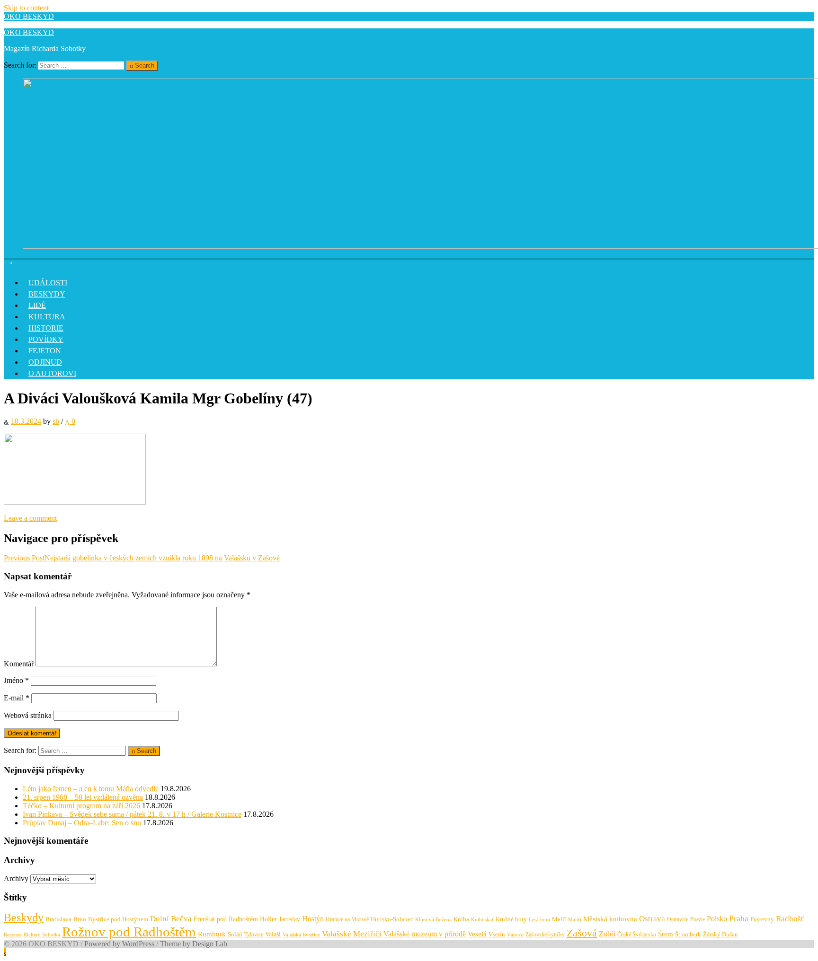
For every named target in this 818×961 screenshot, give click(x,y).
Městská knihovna (610, 919)
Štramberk (688, 934)
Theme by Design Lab (193, 944)
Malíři (574, 919)
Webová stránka (28, 715)
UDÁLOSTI (47, 283)
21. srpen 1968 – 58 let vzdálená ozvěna (83, 797)
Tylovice (253, 934)
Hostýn (313, 919)
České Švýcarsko (636, 934)
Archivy (16, 878)
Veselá (477, 934)
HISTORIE (45, 328)
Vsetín (497, 934)
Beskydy (24, 917)
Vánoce (515, 934)
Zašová (582, 933)
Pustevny (762, 919)
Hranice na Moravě (347, 919)
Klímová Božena (433, 919)
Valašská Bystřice (301, 934)
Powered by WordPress (119, 944)
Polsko (717, 919)
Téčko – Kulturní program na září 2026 (81, 806)
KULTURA (46, 317)
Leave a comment (30, 518)
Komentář (19, 664)
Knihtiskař (482, 919)
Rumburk (212, 934)
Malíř (559, 919)
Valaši (273, 934)
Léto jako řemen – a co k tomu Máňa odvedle (91, 789)
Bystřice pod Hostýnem (118, 919)
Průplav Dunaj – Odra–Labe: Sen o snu (82, 823)
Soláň (235, 934)
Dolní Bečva (171, 918)
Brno (79, 919)
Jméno (16, 680)
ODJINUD (45, 362)
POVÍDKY (45, 339)
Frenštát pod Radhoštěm (226, 919)
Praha (738, 918)
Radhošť (790, 918)
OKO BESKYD (29, 16)
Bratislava (58, 919)
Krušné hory (511, 919)
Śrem (665, 934)
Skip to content (26, 8)
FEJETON (44, 351)
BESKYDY (46, 294)
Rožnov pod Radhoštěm (129, 931)
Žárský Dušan (720, 934)
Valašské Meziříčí (352, 933)
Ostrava (652, 918)
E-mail (16, 698)
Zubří (607, 934)
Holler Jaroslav (280, 919)
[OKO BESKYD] (11, 263)
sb (56, 421)
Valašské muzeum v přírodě (424, 933)
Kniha (461, 919)
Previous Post (142, 558)
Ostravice (677, 919)
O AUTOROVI (52, 373)
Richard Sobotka (42, 934)
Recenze (13, 934)
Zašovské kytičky (545, 934)
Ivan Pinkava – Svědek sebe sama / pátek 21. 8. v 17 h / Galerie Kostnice (132, 814)
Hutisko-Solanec (392, 919)
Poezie (697, 919)
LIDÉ (37, 305)
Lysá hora (539, 919)
